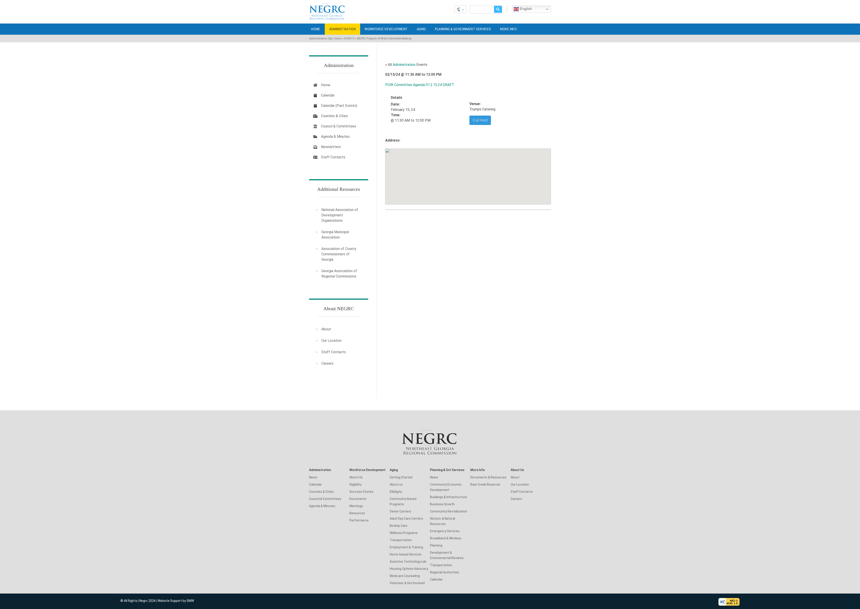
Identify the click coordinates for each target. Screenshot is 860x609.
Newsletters (331, 147)
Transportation (401, 540)
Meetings (356, 506)
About (326, 329)
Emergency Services (445, 531)
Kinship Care (398, 525)
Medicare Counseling (405, 576)
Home (315, 29)
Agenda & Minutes (335, 136)
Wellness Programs (404, 533)
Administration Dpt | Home (325, 38)
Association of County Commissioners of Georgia (338, 254)
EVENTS (349, 38)
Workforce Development (386, 29)
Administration (342, 29)
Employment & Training (406, 547)
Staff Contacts (333, 157)
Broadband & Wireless (445, 538)
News (313, 477)
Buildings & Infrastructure (448, 497)
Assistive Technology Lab (408, 561)
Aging (421, 29)
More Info (508, 29)
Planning (436, 545)
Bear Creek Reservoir (485, 484)
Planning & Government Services (463, 29)
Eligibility (355, 484)
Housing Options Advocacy (409, 568)
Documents (357, 499)
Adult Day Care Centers (406, 518)
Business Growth (442, 504)
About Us (356, 477)
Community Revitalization (448, 511)
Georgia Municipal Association (335, 234)
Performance (359, 520)
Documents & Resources (488, 477)
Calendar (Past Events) (339, 105)
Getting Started (401, 477)
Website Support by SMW (176, 601)
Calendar (328, 95)
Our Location (331, 340)
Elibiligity (396, 491)
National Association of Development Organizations (339, 215)
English (525, 9)
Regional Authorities (444, 572)
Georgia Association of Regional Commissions (339, 273)
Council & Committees (338, 126)
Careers (327, 363)
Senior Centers (400, 511)
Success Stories (361, 491)
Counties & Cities (334, 116)
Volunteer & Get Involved (407, 583)
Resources (357, 513)
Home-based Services (405, 554)
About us (396, 484)
